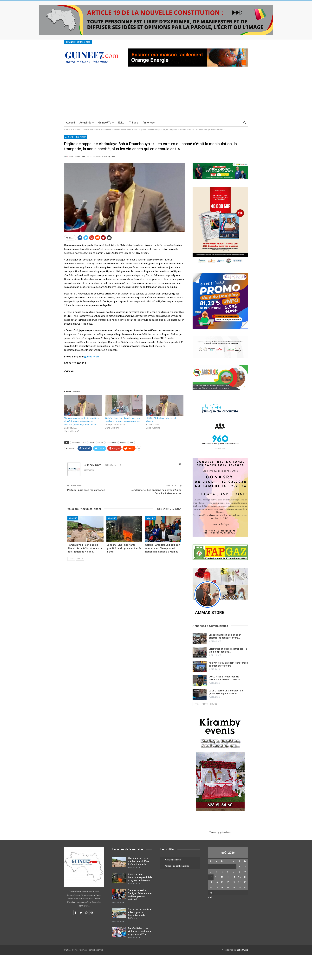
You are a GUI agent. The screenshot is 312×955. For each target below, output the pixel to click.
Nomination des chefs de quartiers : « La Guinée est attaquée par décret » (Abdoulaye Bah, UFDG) (82, 421)
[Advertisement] (156, 94)
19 (222, 882)
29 (239, 887)
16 (245, 877)
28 (233, 887)
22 (239, 882)
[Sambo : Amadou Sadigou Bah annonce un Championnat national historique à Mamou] (163, 529)
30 (245, 887)
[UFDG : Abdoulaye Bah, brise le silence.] (164, 405)
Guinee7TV (104, 122)
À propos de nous (173, 860)
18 (216, 882)
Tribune (133, 122)
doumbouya (111, 442)
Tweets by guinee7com (220, 832)
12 (222, 877)
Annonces (149, 122)
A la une (69, 137)
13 (228, 877)
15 (239, 877)
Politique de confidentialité (177, 866)
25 (216, 887)
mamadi (123, 442)
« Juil (210, 897)
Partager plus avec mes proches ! (86, 490)
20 (228, 882)
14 (233, 877)
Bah (84, 442)
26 (222, 887)
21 (233, 882)
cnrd (92, 442)
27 (228, 887)
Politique (81, 137)
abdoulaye (76, 442)
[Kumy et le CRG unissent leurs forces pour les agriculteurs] (200, 666)
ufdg (131, 442)
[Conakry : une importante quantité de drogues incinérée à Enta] (124, 529)
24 (210, 887)
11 (216, 877)
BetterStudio (242, 950)
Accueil (70, 122)
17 (210, 882)
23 (245, 882)
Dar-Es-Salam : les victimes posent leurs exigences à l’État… (139, 931)
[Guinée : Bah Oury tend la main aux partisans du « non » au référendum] (124, 405)
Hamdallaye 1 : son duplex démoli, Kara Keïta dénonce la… (138, 861)
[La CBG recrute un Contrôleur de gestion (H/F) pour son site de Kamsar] (200, 694)
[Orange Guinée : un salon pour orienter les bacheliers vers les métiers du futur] (200, 638)
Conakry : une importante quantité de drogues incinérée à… (140, 877)
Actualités (85, 122)
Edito (121, 122)
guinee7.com (91, 356)
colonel (100, 442)
